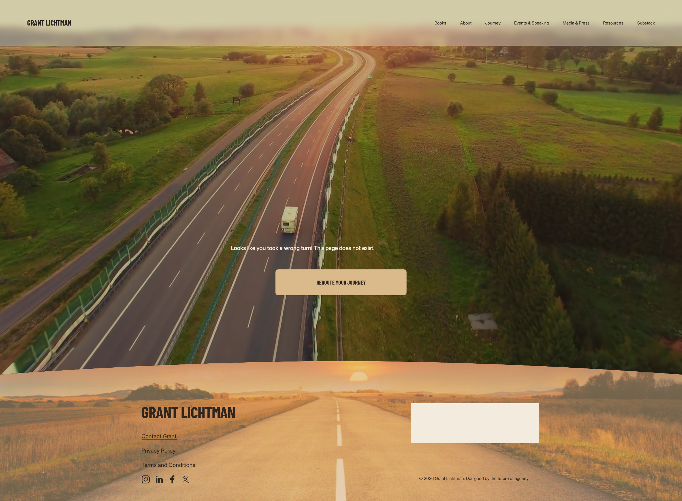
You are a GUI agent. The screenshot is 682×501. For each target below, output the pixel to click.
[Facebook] (172, 479)
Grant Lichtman (49, 22)
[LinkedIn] (159, 479)
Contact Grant (159, 436)
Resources (613, 23)
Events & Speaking (531, 23)
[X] (185, 479)
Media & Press (576, 23)
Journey (493, 23)
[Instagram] (145, 479)
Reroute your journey (341, 282)
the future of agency (509, 478)
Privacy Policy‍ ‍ (159, 450)
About (466, 23)
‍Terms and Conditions (168, 465)
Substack (646, 23)
